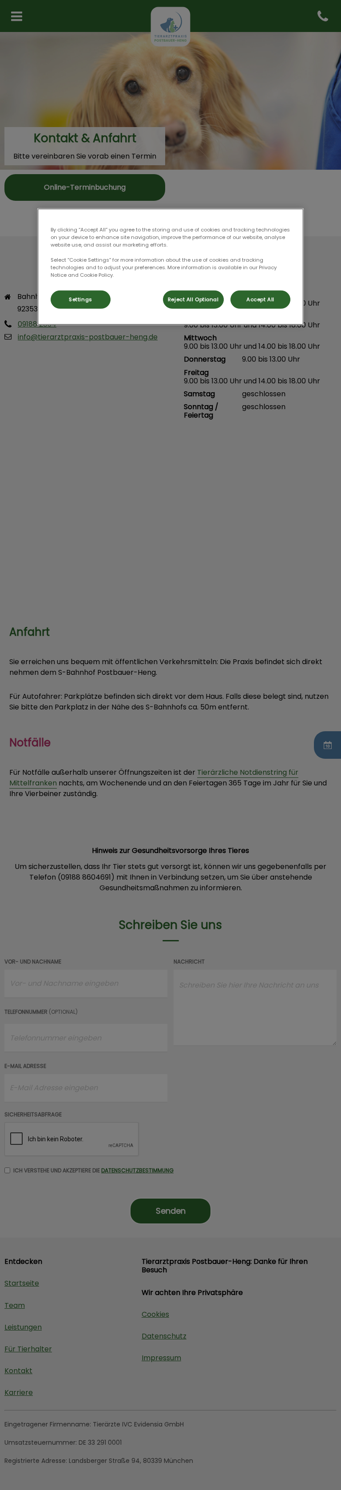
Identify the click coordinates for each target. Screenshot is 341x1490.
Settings (80, 299)
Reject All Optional (193, 299)
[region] (170, 266)
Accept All (260, 299)
